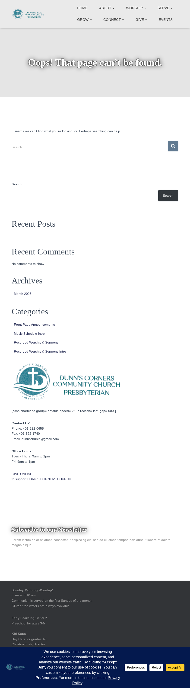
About (105, 8)
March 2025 (23, 294)
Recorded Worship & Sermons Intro (40, 351)
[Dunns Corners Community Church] (28, 14)
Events (166, 20)
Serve (164, 8)
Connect (112, 20)
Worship (135, 8)
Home (82, 8)
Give (140, 20)
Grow (83, 20)
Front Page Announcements (34, 324)
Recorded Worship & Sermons (36, 342)
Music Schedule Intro (29, 333)
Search (17, 184)
